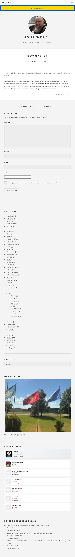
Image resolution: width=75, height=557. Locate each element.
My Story (9, 262)
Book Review (11, 218)
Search (66, 2)
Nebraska (14, 303)
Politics (9, 270)
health (9, 247)
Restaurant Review (12, 272)
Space (8, 277)
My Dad (9, 257)
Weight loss (10, 337)
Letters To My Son (12, 249)
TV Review (10, 322)
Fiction (9, 234)
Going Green (60, 94)
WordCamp (10, 340)
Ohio (12, 306)
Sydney (13, 288)
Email (6, 162)
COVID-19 (10, 226)
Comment (7, 122)
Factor (9, 229)
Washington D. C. (16, 316)
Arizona (13, 296)
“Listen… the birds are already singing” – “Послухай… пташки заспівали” (30, 533)
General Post (11, 239)
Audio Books (10, 216)
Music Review (11, 254)
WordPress (10, 343)
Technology (10, 280)
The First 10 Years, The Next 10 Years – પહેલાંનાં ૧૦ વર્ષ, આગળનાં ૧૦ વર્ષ (28, 525)
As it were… (7, 2)
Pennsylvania (15, 309)
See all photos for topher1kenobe (15, 435)
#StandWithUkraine (37, 8)
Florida (13, 298)
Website (6, 173)
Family (9, 231)
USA (10, 293)
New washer (37, 56)
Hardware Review (12, 244)
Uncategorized (11, 324)
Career (9, 221)
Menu (72, 2)
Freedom (9, 236)
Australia (11, 285)
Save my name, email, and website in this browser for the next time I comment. (32, 183)
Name (6, 152)
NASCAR (9, 265)
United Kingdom (12, 327)
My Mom (9, 259)
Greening (27, 106)
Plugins (11, 348)
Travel (9, 283)
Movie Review (11, 252)
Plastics (48, 106)
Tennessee (14, 311)
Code (10, 345)
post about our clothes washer (26, 73)
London (11, 329)
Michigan (14, 301)
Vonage (9, 335)
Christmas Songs (12, 224)
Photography (11, 267)
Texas (13, 314)
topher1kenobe (18, 454)
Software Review (12, 275)
